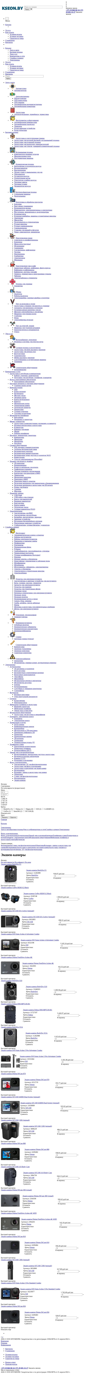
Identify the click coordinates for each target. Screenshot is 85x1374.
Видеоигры (20, 839)
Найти (8, 78)
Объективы (39, 845)
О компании (10, 40)
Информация (6, 1345)
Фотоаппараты (6, 845)
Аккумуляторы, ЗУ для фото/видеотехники (26, 849)
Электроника (15, 60)
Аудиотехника (23, 835)
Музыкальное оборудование (39, 837)
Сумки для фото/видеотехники (23, 845)
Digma (30, 968)
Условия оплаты (16, 34)
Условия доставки (16, 36)
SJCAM (30, 922)
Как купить (9, 32)
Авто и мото (14, 50)
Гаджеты (12, 839)
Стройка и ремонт (16, 58)
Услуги (8, 30)
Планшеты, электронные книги (17, 837)
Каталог (8, 25)
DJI (27, 945)
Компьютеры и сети (17, 56)
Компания (5, 1341)
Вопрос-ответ (10, 1362)
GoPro (31, 898)
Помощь (4, 1343)
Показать (5, 817)
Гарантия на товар (17, 38)
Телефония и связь (60, 835)
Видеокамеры (11, 847)
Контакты (9, 42)
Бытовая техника (16, 52)
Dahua (30, 1015)
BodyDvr (34, 875)
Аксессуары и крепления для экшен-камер (33, 847)
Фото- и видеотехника (9, 835)
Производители (11, 1364)
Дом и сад (13, 54)
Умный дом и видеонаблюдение (41, 835)
